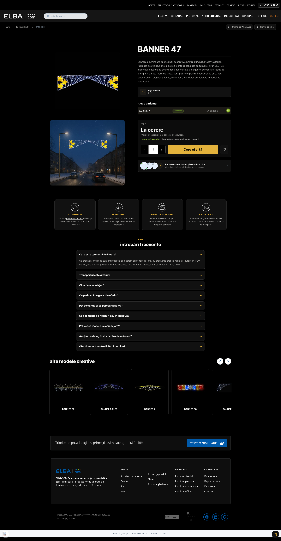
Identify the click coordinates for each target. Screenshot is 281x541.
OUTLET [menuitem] (275, 16)
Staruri (124, 486)
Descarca (209, 486)
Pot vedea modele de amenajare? (99, 326)
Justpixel (71, 518)
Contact (231, 5)
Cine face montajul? (91, 285)
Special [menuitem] (247, 16)
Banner (124, 481)
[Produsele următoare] (228, 361)
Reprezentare (212, 481)
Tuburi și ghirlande (158, 484)
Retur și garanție (246, 5)
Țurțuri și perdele (157, 474)
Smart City (192, 5)
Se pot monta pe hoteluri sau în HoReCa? (104, 315)
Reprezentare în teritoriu (171, 5)
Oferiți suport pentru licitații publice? (102, 346)
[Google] (224, 516)
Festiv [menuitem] (162, 16)
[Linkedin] (215, 516)
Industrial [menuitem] (231, 16)
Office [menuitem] (262, 16)
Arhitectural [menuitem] (211, 16)
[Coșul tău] (275, 534)
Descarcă (219, 5)
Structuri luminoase (131, 476)
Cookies (153, 533)
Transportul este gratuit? (94, 275)
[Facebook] (206, 516)
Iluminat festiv (23, 27)
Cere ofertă (193, 149)
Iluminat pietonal (184, 481)
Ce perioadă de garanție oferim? (99, 295)
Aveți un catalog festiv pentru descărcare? (105, 336)
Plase (151, 479)
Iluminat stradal (184, 476)
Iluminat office (183, 491)
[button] (239, 27)
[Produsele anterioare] (220, 361)
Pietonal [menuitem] (192, 16)
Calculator (206, 5)
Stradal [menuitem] (177, 16)
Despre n (209, 476)
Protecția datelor (139, 533)
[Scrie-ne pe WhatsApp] (5, 534)
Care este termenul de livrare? (97, 254)
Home (7, 27)
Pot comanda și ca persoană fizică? (101, 305)
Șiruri (123, 491)
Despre (151, 5)
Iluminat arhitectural (186, 486)
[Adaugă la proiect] (224, 149)
